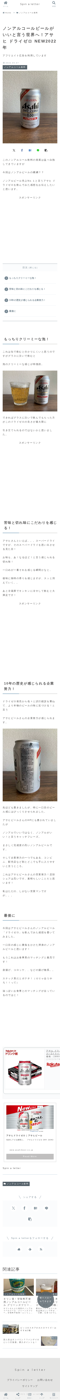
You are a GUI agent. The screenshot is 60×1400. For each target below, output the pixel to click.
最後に (12, 311)
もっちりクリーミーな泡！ (22, 278)
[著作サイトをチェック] (19, 1249)
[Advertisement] (30, 229)
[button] (46, 150)
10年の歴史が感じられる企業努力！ (27, 300)
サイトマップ (30, 1386)
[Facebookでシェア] (22, 150)
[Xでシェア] (14, 150)
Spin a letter (30, 4)
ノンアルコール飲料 (18, 1184)
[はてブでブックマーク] (30, 150)
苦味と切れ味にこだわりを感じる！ (27, 289)
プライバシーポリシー (20, 1379)
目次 (25, 267)
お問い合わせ (45, 1379)
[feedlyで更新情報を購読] (30, 1249)
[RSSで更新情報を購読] (41, 1249)
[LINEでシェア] (38, 150)
